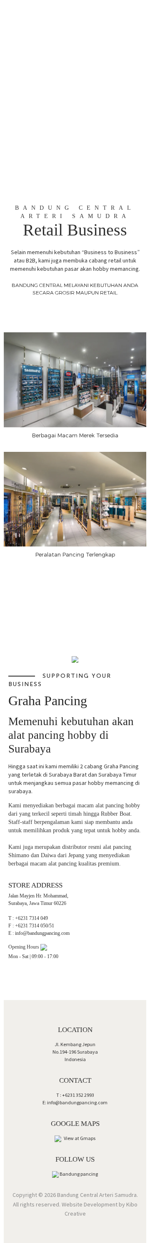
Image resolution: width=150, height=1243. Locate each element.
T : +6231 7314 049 (28, 918)
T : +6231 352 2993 (75, 1095)
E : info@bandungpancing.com (39, 933)
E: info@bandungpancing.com (75, 1102)
